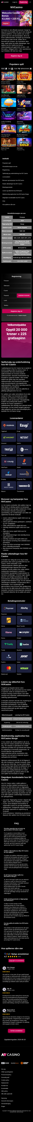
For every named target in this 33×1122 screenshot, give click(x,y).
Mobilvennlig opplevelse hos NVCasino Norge (15, 194)
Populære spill (6, 163)
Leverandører (6, 177)
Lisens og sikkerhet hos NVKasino (12, 190)
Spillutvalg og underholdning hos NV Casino (15, 173)
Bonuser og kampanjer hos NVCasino (13, 180)
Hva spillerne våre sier (8, 204)
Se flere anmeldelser (16, 1030)
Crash (15, 68)
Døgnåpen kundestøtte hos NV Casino (13, 197)
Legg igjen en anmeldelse (16, 960)
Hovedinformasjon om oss (9, 166)
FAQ (3, 201)
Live (9, 68)
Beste (3, 68)
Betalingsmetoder (7, 187)
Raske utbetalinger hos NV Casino (12, 183)
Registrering (5, 170)
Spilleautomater (25, 68)
